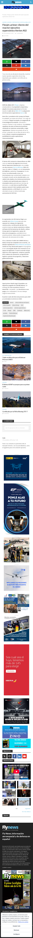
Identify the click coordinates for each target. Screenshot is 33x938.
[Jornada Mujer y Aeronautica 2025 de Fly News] (24, 793)
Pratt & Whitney (18, 167)
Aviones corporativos (13, 22)
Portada (4, 14)
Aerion (22, 113)
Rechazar (16, 930)
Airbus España (6, 305)
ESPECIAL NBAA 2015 (25, 22)
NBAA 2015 (18, 111)
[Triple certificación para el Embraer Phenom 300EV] (16, 345)
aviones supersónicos (19, 308)
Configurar (16, 934)
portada (5, 313)
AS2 (22, 305)
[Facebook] (14, 756)
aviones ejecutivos (7, 308)
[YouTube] (24, 756)
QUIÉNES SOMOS (6, 867)
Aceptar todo (16, 926)
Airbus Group (14, 221)
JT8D (14, 310)
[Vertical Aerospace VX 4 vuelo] (24, 802)
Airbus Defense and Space (23, 244)
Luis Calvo (6, 35)
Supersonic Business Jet (9, 316)
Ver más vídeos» (26, 811)
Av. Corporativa (6, 355)
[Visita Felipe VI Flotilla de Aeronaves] (24, 784)
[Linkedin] (19, 756)
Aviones (4, 22)
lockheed (19, 310)
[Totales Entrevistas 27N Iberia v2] (9, 802)
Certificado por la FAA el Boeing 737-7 (15, 411)
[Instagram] (9, 756)
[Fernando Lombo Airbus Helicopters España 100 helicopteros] (9, 793)
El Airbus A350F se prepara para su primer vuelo (16, 385)
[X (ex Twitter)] (4, 756)
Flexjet (17, 105)
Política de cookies (23, 922)
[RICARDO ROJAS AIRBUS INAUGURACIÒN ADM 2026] (9, 784)
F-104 (4, 310)
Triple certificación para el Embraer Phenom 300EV (13, 358)
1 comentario (19, 33)
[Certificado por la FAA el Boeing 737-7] (16, 399)
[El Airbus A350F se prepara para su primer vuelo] (16, 372)
